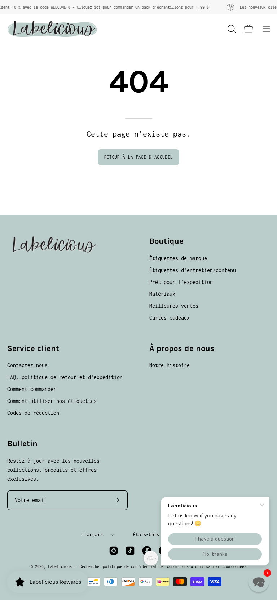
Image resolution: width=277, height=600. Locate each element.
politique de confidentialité (133, 566)
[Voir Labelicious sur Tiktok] (130, 550)
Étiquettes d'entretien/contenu (192, 270)
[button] (231, 29)
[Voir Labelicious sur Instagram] (113, 550)
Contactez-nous (27, 365)
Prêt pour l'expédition (181, 282)
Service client (33, 348)
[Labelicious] (52, 29)
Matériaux (162, 294)
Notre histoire (169, 365)
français (92, 534)
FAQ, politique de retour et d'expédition (65, 377)
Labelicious (61, 566)
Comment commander (31, 389)
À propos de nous (182, 348)
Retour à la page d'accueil (138, 157)
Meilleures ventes (173, 306)
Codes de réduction (33, 413)
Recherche (89, 566)
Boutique (166, 241)
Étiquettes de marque (178, 258)
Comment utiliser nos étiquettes (52, 401)
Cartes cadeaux (169, 318)
